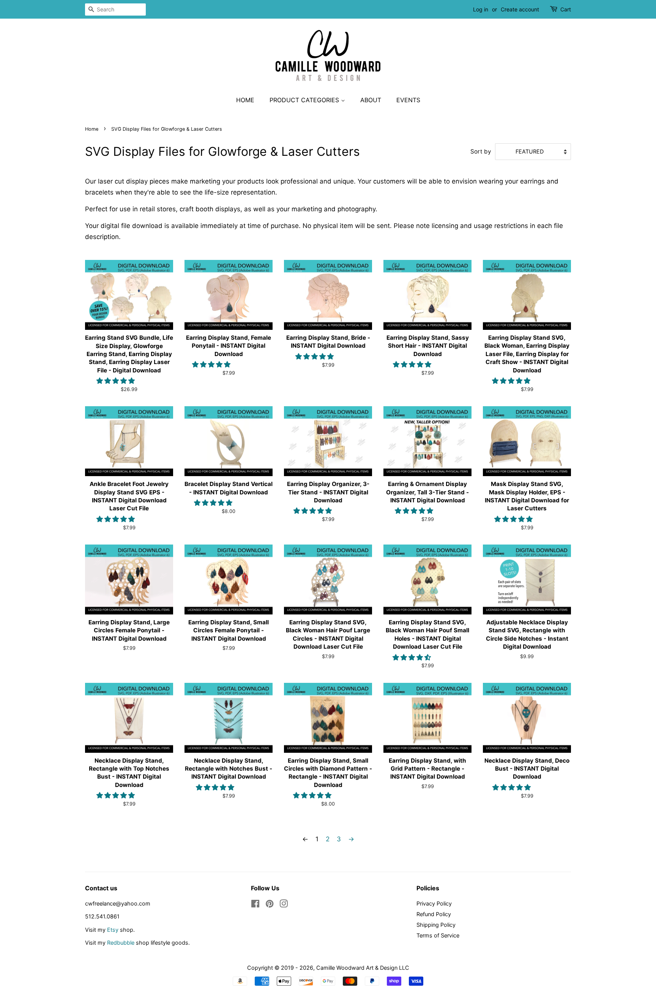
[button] (116, 381)
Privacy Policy (434, 903)
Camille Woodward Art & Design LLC (362, 967)
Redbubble (120, 942)
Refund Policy (433, 914)
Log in (480, 9)
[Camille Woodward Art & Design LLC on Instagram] (283, 905)
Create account (520, 9)
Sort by (480, 151)
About (370, 100)
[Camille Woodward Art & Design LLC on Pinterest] (269, 905)
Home (245, 100)
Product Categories (305, 100)
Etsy (112, 929)
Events (408, 100)
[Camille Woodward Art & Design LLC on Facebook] (255, 905)
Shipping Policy (436, 924)
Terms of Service (437, 935)
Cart (565, 9)
